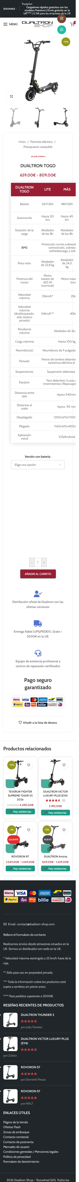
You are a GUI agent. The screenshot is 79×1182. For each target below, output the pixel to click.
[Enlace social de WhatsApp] (61, 29)
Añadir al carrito (38, 574)
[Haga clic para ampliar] (11, 96)
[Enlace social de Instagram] (61, 18)
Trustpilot (27, 4)
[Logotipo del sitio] (37, 24)
